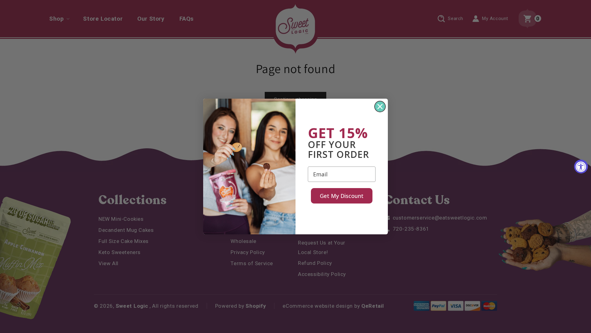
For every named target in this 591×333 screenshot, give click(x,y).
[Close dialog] (380, 106)
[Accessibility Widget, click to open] (581, 167)
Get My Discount (342, 195)
